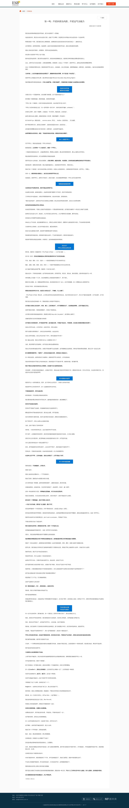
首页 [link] (23, 11)
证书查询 (92, 4)
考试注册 (77, 4)
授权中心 (69, 4)
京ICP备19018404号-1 (75, 805)
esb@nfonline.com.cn (22, 799)
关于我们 (100, 4)
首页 (53, 4)
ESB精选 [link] (29, 11)
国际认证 (61, 4)
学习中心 (84, 4)
